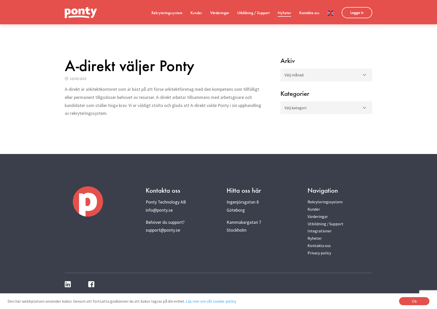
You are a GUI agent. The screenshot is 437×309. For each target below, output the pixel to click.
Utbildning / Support (253, 12)
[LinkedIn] (68, 284)
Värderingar (219, 12)
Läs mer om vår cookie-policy (211, 301)
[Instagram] (80, 284)
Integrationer (320, 230)
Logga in (357, 12)
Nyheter (284, 12)
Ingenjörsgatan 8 (243, 202)
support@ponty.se (163, 230)
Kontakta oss (309, 12)
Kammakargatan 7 (244, 222)
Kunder (196, 12)
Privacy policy (319, 252)
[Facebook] (92, 284)
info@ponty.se (159, 210)
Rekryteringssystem (166, 12)
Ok (414, 301)
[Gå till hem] (81, 12)
